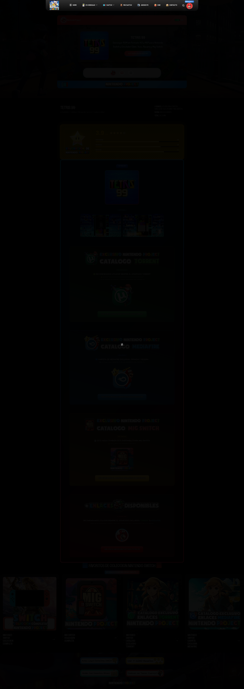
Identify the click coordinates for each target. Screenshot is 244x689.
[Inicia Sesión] (189, 6)
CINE (159, 5)
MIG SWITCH (127, 5)
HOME (75, 5)
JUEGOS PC (144, 5)
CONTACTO (173, 5)
